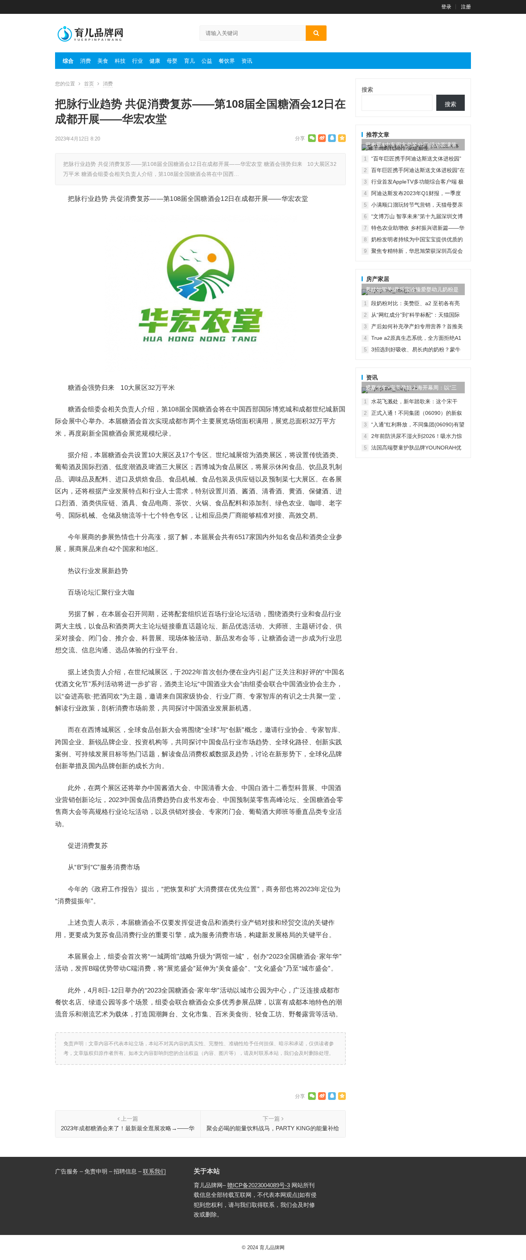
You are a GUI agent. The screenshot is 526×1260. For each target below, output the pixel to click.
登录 (446, 7)
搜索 (367, 89)
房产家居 (377, 279)
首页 (89, 84)
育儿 (189, 61)
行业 (137, 61)
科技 (120, 61)
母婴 (172, 61)
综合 (68, 61)
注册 (466, 7)
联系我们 (154, 1171)
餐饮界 (227, 61)
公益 (206, 61)
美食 (102, 61)
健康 (154, 61)
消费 (85, 61)
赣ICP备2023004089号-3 (258, 1185)
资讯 (246, 61)
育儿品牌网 (272, 1247)
